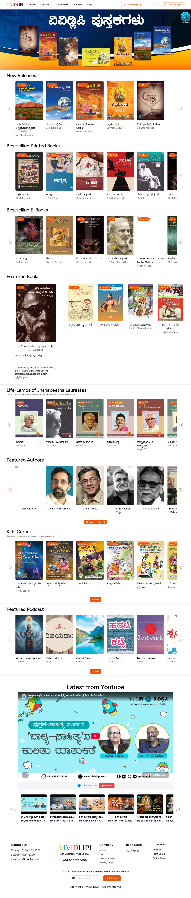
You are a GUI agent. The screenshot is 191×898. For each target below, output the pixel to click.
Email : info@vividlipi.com (25, 859)
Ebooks (32, 4)
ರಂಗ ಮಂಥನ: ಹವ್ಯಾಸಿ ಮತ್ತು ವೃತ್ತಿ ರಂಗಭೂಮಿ (92, 816)
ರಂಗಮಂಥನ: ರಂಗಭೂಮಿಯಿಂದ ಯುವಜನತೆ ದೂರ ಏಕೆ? (63, 816)
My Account (132, 850)
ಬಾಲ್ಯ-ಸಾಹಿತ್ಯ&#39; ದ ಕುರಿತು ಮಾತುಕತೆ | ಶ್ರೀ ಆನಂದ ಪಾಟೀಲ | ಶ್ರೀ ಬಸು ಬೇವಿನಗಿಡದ (34, 816)
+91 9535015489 (75, 860)
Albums (103, 850)
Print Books (46, 4)
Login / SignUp (176, 5)
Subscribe (111, 878)
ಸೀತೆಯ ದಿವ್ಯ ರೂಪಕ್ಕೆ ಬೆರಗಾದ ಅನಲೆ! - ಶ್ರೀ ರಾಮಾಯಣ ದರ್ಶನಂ (150, 816)
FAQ (101, 854)
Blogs (89, 4)
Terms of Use (106, 858)
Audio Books (62, 4)
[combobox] (137, 4)
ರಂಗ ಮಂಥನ (121, 816)
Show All (89, 522)
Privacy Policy (106, 862)
